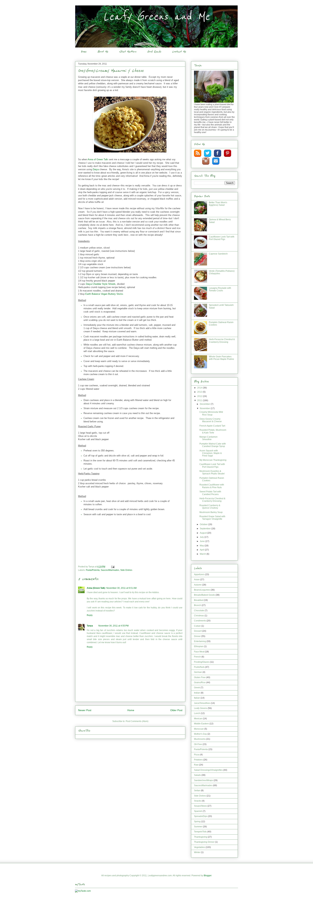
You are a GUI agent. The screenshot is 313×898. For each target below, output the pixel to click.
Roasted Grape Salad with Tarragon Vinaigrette (212, 517)
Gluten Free (200, 677)
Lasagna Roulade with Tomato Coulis (220, 289)
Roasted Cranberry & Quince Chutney (209, 506)
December (205, 404)
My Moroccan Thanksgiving (212, 460)
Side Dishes (126, 570)
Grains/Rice (200, 682)
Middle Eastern (201, 723)
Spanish (198, 811)
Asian (197, 579)
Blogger (207, 875)
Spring (197, 821)
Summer (198, 826)
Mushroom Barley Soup (211, 512)
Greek (197, 687)
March (203, 554)
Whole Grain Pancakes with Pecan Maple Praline (221, 357)
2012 (200, 396)
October (204, 524)
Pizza (196, 754)
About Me (102, 51)
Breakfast (198, 600)
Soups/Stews (200, 806)
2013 (200, 392)
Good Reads (154, 51)
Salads (197, 775)
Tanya (90, 625)
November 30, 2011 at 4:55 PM (113, 625)
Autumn (198, 585)
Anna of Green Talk (98, 159)
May (202, 545)
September (205, 528)
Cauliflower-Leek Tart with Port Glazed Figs (221, 238)
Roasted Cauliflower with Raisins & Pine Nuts (211, 486)
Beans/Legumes (202, 590)
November (205, 408)
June (202, 541)
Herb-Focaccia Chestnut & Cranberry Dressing (222, 340)
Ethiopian (198, 646)
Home (83, 51)
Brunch (197, 605)
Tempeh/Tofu (200, 831)
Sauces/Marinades (110, 570)
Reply (90, 615)
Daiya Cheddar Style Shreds (101, 284)
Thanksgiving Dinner (204, 842)
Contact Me (179, 51)
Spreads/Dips (200, 816)
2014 (200, 387)
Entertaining (200, 641)
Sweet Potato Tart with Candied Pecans (210, 492)
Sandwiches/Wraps (203, 780)
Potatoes (198, 759)
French (197, 656)
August (203, 533)
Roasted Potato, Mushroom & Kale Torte (212, 431)
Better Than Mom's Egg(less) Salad (218, 203)
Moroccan (199, 729)
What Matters (127, 51)
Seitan (197, 790)
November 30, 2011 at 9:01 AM (121, 588)
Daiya (96, 169)
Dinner (197, 636)
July (202, 537)
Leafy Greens (200, 708)
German (198, 672)
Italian (197, 698)
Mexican (198, 718)
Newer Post (84, 710)
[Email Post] (112, 566)
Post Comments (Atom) (137, 721)
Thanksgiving (200, 837)
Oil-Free (198, 744)
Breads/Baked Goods (204, 595)
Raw (196, 764)
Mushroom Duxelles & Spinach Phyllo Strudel (212, 472)
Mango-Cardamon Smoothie (208, 438)
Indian (197, 693)
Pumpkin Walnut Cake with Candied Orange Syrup (212, 445)
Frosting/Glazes (201, 662)
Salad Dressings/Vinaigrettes (208, 770)
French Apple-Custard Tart (212, 426)
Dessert (198, 631)
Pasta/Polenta (93, 570)
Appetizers (199, 574)
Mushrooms (200, 739)
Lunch (197, 713)
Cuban (197, 626)
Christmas (199, 615)
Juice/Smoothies (202, 703)
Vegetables (199, 847)
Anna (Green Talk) (96, 588)
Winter (197, 852)
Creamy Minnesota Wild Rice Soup (211, 413)
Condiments (200, 620)
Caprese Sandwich (218, 254)
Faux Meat (199, 651)
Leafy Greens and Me (156, 16)
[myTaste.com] (83, 891)
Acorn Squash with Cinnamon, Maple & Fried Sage (210, 453)
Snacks (197, 801)
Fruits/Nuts (199, 667)
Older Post (176, 710)
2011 (200, 400)
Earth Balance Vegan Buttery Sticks (104, 294)
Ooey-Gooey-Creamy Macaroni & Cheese (210, 420)
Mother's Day (200, 734)
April (202, 550)
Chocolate (199, 610)
